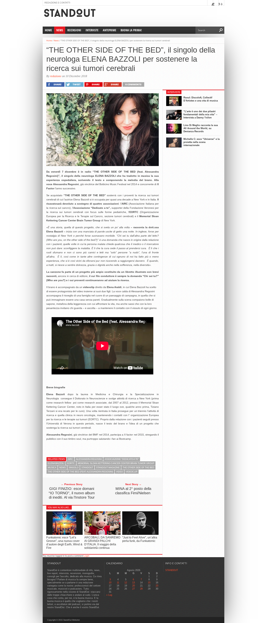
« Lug (109, 595)
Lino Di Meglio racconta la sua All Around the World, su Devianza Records (200, 128)
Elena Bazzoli (56, 463)
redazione (55, 76)
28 (141, 588)
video (119, 471)
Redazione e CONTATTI (57, 2)
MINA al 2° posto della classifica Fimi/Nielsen (133, 491)
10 (110, 582)
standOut (87, 467)
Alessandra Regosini (89, 459)
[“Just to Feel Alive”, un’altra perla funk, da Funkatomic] (140, 533)
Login (86, 556)
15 (149, 582)
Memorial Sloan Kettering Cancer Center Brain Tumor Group (116, 463)
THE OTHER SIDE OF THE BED (138, 467)
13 (133, 582)
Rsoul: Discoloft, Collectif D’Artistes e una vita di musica (200, 99)
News (59, 30)
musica (52, 467)
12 (125, 582)
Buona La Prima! (131, 30)
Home (48, 30)
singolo (73, 467)
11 (118, 582)
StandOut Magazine (108, 467)
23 (157, 585)
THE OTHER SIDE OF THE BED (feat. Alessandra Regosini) (80, 471)
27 (133, 588)
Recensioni (74, 30)
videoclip (131, 471)
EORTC (71, 463)
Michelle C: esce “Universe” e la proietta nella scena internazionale (201, 142)
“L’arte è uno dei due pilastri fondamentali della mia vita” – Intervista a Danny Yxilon (200, 114)
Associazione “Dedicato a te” (122, 459)
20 (133, 585)
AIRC (70, 459)
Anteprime (109, 30)
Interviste (92, 30)
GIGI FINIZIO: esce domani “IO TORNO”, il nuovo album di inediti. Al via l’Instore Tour (72, 493)
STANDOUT (171, 570)
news (62, 467)
